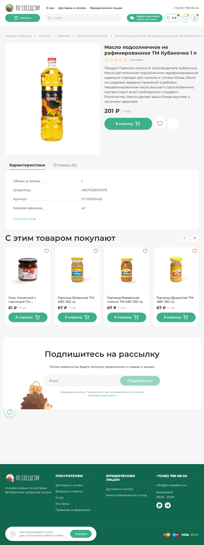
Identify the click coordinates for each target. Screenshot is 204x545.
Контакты (62, 504)
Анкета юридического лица (126, 495)
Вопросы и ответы (69, 491)
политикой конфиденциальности (116, 394)
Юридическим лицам (106, 8)
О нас (50, 8)
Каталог (26, 18)
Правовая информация (73, 510)
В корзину (124, 124)
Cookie (49, 532)
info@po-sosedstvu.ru (171, 485)
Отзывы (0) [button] (65, 165)
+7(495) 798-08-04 (186, 8)
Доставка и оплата (72, 8)
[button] (145, 18)
